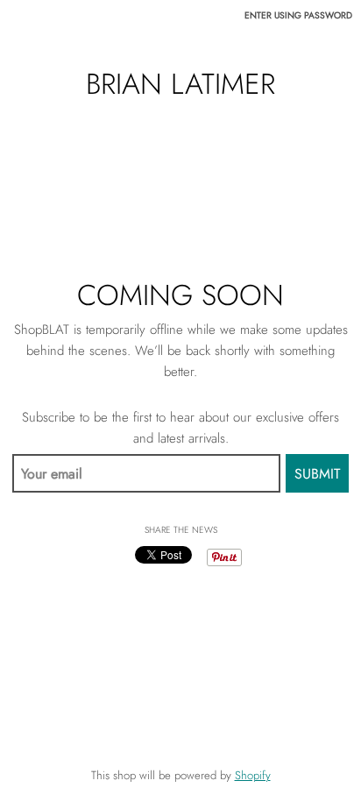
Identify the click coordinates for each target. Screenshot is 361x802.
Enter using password (298, 15)
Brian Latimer (180, 84)
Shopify (253, 775)
